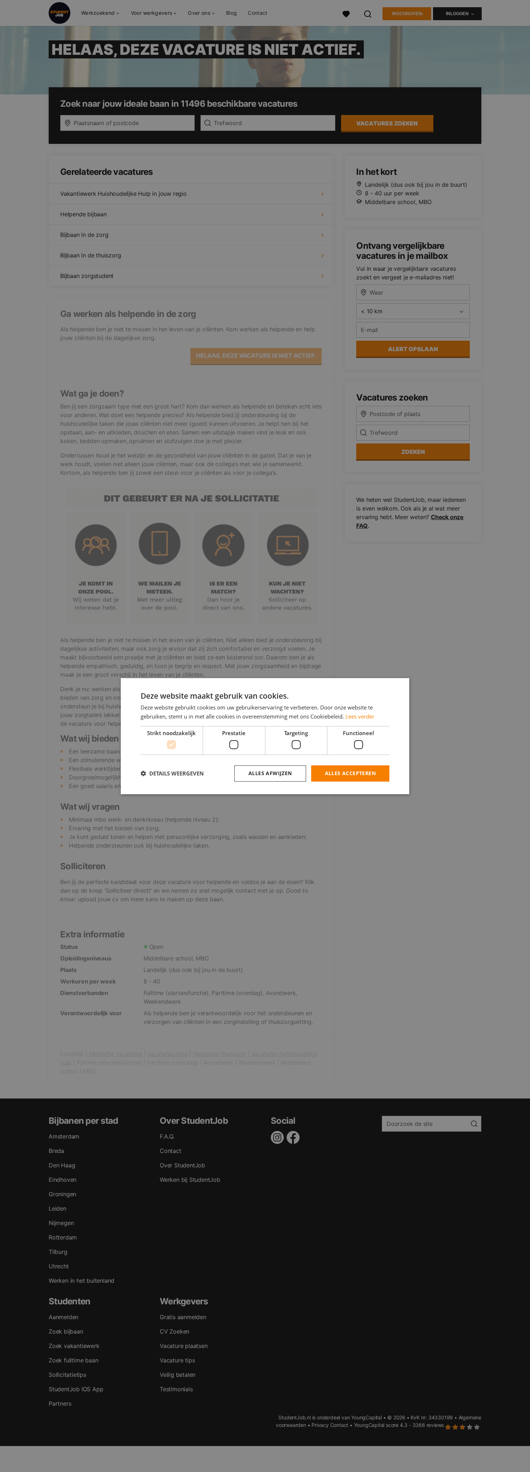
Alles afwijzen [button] (270, 773)
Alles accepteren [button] (350, 773)
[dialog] (265, 736)
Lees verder (359, 716)
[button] (172, 773)
